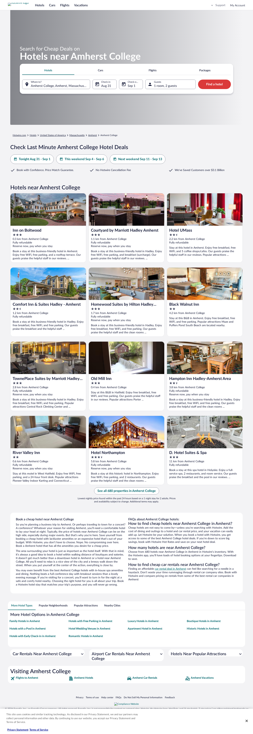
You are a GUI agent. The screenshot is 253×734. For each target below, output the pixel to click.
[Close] (246, 721)
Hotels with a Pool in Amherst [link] (27, 628)
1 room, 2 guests (165, 85)
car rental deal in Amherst (170, 569)
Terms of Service (38, 730)
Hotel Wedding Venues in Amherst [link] (89, 628)
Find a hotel (214, 84)
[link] (39, 678)
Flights (64, 5)
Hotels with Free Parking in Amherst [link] (90, 621)
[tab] (48, 70)
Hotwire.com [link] (19, 135)
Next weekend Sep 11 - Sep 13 (140, 159)
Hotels (39, 5)
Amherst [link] (92, 135)
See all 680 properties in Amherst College (126, 490)
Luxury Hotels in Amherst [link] (143, 621)
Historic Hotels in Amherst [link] (203, 628)
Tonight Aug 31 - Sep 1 (34, 159)
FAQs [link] (118, 697)
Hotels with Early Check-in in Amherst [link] (32, 636)
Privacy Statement (17, 730)
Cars (52, 5)
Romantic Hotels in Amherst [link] (86, 636)
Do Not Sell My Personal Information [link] (143, 697)
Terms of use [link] (92, 697)
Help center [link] (107, 697)
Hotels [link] (33, 135)
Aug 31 (106, 85)
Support (220, 5)
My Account (237, 5)
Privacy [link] (79, 697)
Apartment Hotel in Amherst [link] (145, 628)
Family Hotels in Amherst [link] (24, 621)
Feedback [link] (170, 697)
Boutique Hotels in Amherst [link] (204, 621)
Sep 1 (131, 85)
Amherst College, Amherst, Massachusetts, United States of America (60, 85)
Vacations (81, 5)
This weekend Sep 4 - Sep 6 (84, 159)
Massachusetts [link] (77, 135)
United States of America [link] (53, 135)
